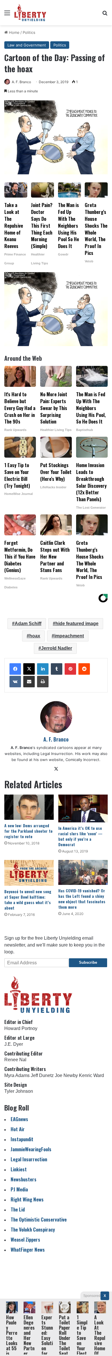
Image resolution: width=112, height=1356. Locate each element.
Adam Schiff (28, 623)
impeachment (69, 635)
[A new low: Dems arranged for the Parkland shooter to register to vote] (29, 807)
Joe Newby (66, 1075)
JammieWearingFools (31, 1149)
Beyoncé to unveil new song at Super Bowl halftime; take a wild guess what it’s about (27, 899)
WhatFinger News (28, 1249)
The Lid (18, 1209)
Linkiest (19, 1169)
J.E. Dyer (13, 1044)
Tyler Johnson (18, 1091)
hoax (34, 635)
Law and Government (26, 45)
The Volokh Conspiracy (33, 1229)
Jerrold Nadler (56, 648)
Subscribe (88, 962)
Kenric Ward (91, 1075)
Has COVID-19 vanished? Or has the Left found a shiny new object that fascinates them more (81, 898)
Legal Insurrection (29, 1159)
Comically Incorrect (82, 759)
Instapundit (22, 1139)
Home (14, 32)
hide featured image (77, 623)
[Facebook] (15, 669)
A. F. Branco (21, 82)
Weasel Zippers (25, 1239)
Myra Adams (17, 1075)
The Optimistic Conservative (39, 1219)
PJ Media (19, 1189)
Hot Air (18, 1129)
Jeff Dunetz (42, 1075)
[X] (29, 669)
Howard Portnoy (20, 1028)
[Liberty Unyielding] (30, 12)
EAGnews (19, 1119)
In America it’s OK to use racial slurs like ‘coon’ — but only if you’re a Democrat (80, 836)
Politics (29, 32)
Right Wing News (27, 1199)
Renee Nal (15, 1059)
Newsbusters (23, 1179)
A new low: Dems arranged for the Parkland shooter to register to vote (28, 830)
